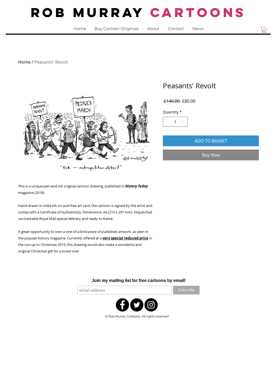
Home (24, 62)
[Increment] (183, 121)
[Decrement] (167, 121)
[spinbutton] (175, 121)
